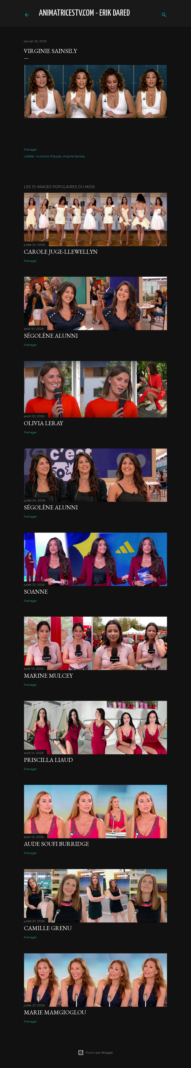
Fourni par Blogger (99, 1052)
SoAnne (36, 591)
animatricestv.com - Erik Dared (84, 13)
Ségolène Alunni (51, 335)
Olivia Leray (43, 423)
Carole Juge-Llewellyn (61, 251)
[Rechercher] (164, 14)
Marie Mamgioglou (55, 1012)
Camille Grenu (48, 928)
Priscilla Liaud (48, 760)
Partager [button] (30, 149)
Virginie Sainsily (74, 156)
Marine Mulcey (48, 675)
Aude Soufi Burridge (56, 844)
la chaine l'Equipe (48, 156)
